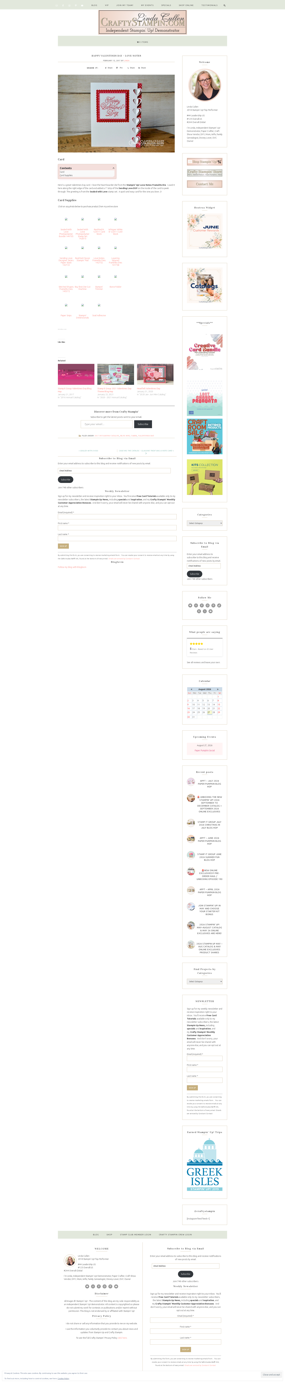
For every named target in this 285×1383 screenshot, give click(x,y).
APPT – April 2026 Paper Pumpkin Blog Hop (209, 892)
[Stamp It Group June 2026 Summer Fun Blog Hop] (191, 855)
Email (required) (66, 512)
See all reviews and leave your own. (203, 662)
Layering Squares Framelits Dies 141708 (115, 261)
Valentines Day (146, 436)
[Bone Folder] (115, 279)
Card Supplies (66, 175)
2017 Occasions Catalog (107, 436)
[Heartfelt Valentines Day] (155, 374)
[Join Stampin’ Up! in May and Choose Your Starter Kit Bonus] (191, 906)
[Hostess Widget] (205, 231)
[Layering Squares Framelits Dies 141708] (115, 250)
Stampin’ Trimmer (99, 288)
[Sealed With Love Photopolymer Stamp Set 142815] (82, 222)
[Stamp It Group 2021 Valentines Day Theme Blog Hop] (115, 374)
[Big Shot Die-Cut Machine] (82, 279)
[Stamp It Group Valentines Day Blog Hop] (76, 374)
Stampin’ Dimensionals (82, 316)
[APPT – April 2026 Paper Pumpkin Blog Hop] (191, 890)
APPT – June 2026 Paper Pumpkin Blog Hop (209, 841)
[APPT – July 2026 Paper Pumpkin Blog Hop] (191, 782)
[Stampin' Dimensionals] (82, 308)
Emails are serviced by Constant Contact (124, 559)
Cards (134, 436)
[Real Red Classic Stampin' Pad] (82, 250)
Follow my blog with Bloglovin (72, 567)
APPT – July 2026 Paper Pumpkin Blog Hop (209, 784)
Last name (63, 534)
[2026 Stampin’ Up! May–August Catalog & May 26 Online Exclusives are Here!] (191, 925)
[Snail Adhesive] (99, 308)
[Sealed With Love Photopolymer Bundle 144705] (66, 222)
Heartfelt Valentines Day (148, 388)
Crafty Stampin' (142, 22)
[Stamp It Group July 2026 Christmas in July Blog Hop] (191, 823)
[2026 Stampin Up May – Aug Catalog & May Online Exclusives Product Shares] (191, 945)
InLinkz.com (62, 329)
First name (63, 523)
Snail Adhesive (99, 315)
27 (210, 712)
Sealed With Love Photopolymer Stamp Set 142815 (82, 234)
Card (62, 172)
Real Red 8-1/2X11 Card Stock (99, 231)
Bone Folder (115, 287)
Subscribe (143, 424)
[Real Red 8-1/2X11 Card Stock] (99, 222)
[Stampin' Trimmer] (99, 279)
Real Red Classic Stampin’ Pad (82, 259)
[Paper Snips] (66, 308)
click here (122, 1338)
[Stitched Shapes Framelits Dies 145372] (66, 279)
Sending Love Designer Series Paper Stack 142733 (66, 261)
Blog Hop (125, 436)
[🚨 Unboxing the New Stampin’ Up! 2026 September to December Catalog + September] (191, 798)
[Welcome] (205, 85)
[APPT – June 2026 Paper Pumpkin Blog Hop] (191, 839)
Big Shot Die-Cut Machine (82, 288)
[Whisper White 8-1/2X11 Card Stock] (115, 222)
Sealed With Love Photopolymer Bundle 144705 (66, 233)
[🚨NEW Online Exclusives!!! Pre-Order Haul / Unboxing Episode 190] (191, 871)
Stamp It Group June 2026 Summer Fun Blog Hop (209, 857)
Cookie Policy (63, 1378)
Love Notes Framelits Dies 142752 (99, 260)
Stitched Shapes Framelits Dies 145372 (66, 289)
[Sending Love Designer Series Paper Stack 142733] (66, 250)
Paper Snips (66, 315)
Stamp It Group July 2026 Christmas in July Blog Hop (209, 825)
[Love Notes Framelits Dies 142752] (99, 250)
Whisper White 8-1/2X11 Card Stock (115, 231)
